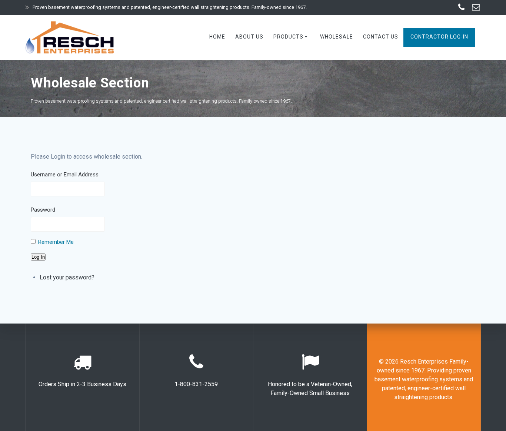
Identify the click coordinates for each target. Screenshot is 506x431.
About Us (249, 37)
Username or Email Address (65, 174)
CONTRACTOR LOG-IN (439, 37)
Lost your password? (67, 277)
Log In (38, 257)
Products (288, 37)
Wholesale (336, 37)
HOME (217, 37)
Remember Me (56, 242)
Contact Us (380, 37)
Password (43, 209)
